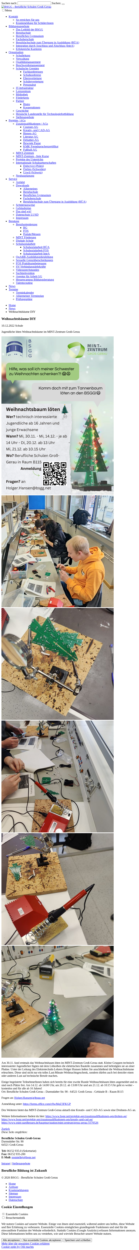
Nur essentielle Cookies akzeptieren (42, 1240)
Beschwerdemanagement (30, 65)
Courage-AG (30, 126)
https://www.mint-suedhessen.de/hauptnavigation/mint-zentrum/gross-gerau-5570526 (49, 1122)
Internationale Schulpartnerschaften (36, 162)
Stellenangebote (25, 117)
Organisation (16, 52)
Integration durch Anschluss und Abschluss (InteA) (45, 45)
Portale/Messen (32, 234)
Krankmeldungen (19, 1190)
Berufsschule (23, 32)
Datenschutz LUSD (27, 214)
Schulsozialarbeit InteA (36, 253)
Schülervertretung (33, 81)
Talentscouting (24, 282)
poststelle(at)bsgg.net (23, 1157)
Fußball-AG (30, 149)
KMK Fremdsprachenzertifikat (40, 146)
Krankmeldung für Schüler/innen (35, 23)
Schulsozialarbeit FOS (36, 250)
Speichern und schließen (77, 1240)
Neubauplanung (25, 175)
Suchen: (56, 3)
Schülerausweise (25, 204)
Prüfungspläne (24, 299)
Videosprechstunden (27, 269)
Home (12, 305)
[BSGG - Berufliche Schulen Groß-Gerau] (26, 6)
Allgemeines (30, 188)
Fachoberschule (25, 39)
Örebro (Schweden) (34, 169)
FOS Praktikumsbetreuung (31, 263)
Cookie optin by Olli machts (17, 1246)
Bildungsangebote (19, 26)
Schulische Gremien (27, 68)
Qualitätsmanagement (28, 62)
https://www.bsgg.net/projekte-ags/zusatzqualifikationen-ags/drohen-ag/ (86, 1116)
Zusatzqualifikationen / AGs (32, 123)
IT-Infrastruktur (24, 88)
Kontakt (13, 16)
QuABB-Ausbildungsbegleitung (34, 256)
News (12, 286)
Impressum (22, 217)
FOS (26, 230)
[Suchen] (63, 4)
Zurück (5, 1128)
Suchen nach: (9, 3)
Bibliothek (22, 94)
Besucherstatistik (15, 1217)
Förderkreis (22, 97)
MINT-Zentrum (25, 152)
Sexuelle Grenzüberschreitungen (34, 260)
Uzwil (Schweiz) (33, 172)
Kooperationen (31, 107)
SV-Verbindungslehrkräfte (31, 266)
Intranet (5, 1163)
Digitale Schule (24, 240)
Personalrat (29, 84)
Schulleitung (23, 55)
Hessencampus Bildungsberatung (35, 279)
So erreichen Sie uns (27, 19)
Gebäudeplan (23, 208)
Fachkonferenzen (33, 71)
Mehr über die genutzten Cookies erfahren (25, 1243)
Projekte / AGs (17, 120)
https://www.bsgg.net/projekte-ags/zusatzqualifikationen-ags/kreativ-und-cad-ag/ (47, 1119)
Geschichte (22, 110)
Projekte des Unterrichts (29, 159)
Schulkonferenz (32, 75)
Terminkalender (25, 292)
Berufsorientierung (26, 224)
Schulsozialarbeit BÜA (36, 247)
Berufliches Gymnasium (30, 36)
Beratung (14, 221)
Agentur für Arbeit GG (29, 276)
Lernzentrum (23, 91)
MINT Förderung (26, 237)
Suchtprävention (25, 273)
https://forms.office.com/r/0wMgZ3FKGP (47, 1103)
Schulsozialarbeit (25, 243)
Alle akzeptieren (11, 1240)
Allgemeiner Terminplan (30, 295)
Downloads (22, 185)
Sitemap (13, 1193)
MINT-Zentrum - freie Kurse (32, 156)
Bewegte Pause (32, 143)
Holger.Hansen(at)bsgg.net (29, 1097)
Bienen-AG (30, 133)
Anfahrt (20, 182)
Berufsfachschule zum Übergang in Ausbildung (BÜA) (47, 42)
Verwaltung (22, 58)
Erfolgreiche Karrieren (29, 49)
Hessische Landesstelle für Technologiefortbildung (45, 113)
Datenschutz (16, 1199)
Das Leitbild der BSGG (29, 29)
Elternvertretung (32, 78)
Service (13, 178)
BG (25, 227)
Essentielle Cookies (17, 1214)
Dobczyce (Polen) (33, 165)
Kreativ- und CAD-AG (36, 130)
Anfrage (13, 1186)
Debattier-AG (31, 139)
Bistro (26, 104)
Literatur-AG (30, 136)
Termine (13, 289)
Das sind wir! (23, 211)
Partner (20, 100)
